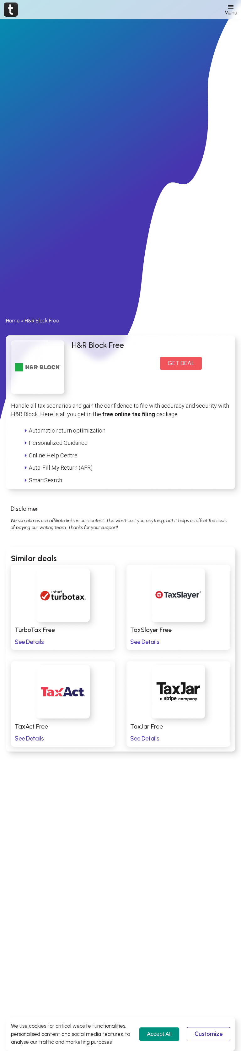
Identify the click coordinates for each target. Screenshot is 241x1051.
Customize (208, 1034)
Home (13, 320)
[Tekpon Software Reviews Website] (11, 9)
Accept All (159, 1034)
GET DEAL (181, 363)
